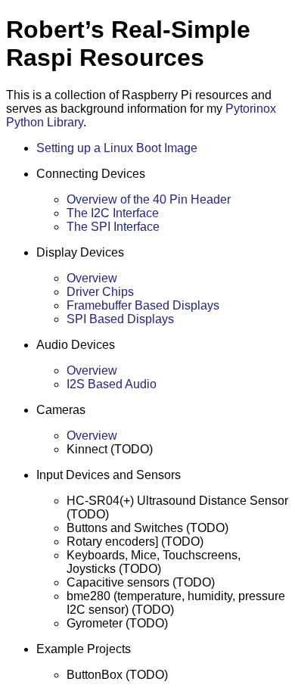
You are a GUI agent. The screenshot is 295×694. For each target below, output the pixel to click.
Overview (92, 278)
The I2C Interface (113, 213)
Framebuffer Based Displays (143, 305)
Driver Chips (100, 291)
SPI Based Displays (120, 319)
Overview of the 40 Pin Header (149, 199)
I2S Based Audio (112, 384)
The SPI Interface (113, 226)
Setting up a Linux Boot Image (116, 148)
